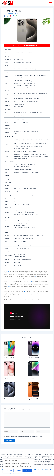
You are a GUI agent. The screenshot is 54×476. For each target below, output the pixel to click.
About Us (36, 473)
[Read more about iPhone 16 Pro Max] (9, 348)
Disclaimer (41, 473)
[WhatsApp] (16, 16)
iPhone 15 (6, 378)
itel (42, 469)
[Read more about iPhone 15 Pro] (9, 389)
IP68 (31, 281)
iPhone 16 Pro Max (9, 357)
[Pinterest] (10, 16)
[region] (18, 465)
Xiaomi (39, 469)
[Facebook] (4, 16)
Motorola (46, 469)
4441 (25, 291)
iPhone (7, 271)
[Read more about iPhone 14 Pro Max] (33, 348)
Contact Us (48, 473)
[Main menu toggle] (50, 3)
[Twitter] (7, 16)
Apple (2, 469)
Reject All (18, 470)
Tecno (35, 469)
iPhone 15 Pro (8, 399)
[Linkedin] (13, 16)
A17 (36, 276)
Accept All (27, 470)
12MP (8, 286)
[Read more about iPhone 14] (33, 368)
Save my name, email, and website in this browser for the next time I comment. (24, 436)
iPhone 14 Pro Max (33, 357)
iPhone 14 (31, 378)
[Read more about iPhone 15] (9, 368)
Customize (9, 470)
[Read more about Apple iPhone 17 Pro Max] (33, 389)
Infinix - (51, 469)
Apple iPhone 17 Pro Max (35, 399)
